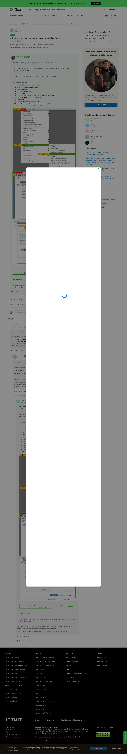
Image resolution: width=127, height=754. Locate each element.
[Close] (98, 170)
